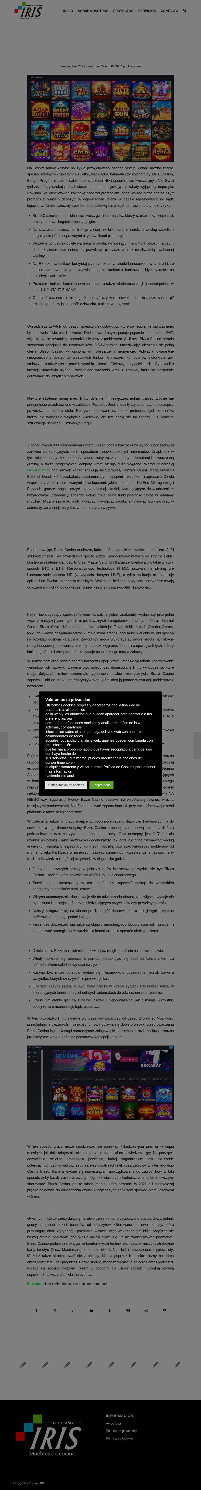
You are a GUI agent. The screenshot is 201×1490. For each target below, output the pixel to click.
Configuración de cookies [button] (66, 785)
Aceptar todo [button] (101, 785)
